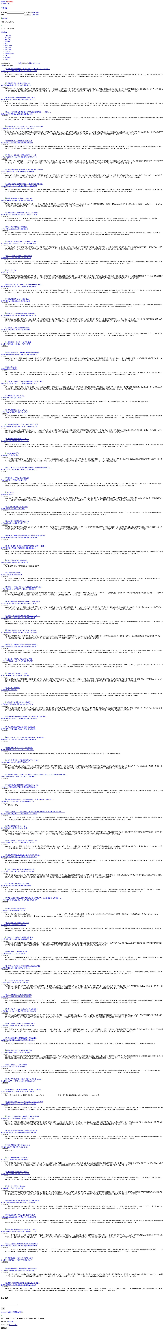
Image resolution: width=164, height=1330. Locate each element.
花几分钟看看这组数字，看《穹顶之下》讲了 (22, 71)
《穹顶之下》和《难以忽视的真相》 (19, 330)
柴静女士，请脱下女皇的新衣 (14, 1188)
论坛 (8, 51)
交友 (34, 63)
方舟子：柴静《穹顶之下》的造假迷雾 (18, 258)
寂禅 (2, 272)
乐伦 (2, 114)
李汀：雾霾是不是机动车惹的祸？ (16, 1159)
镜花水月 (4, 675)
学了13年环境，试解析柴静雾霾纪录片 (20, 143)
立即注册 (35, 14)
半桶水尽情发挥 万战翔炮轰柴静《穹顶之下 (20, 1040)
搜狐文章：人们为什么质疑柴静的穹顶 (20, 661)
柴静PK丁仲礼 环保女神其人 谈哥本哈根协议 (20, 1081)
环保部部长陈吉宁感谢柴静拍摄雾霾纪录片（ (22, 787)
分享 (8, 47)
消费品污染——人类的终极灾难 (14, 953)
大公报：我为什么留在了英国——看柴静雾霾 (22, 186)
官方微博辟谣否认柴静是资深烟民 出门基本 (21, 603)
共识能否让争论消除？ (14, 575)
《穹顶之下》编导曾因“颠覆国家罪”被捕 (18, 939)
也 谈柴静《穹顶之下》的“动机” (14, 509)
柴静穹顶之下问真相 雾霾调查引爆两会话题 (21, 315)
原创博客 (8, 41)
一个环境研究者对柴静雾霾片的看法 (19, 885)
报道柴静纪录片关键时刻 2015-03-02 (15, 1147)
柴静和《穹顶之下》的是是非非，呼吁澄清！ (19, 128)
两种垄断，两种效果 (10, 690)
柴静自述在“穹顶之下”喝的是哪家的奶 (18, 1052)
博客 (8, 40)
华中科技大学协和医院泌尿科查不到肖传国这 (22, 537)
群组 (8, 49)
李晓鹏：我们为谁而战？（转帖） (18, 675)
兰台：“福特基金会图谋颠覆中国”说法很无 (18, 114)
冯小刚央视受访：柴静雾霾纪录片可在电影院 (22, 718)
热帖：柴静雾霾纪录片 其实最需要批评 (18, 997)
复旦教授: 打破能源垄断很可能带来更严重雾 (21, 1132)
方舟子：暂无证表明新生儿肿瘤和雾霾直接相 (22, 1246)
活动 (30, 63)
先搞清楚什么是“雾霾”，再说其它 (15, 925)
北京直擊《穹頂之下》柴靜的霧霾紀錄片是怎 (22, 383)
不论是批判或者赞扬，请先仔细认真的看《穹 (22, 900)
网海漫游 (4, 469)
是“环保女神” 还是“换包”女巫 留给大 (17, 968)
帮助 (8, 57)
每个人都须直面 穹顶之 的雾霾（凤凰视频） (21, 729)
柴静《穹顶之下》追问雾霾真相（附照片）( (21, 842)
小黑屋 (13, 1312)
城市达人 (4, 369)
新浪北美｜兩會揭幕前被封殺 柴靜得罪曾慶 (21, 646)
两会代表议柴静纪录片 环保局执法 (18, 301)
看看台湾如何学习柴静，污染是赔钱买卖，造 (18, 801)
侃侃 (2, 925)
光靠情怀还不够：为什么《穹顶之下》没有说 (20, 1104)
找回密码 (35, 12)
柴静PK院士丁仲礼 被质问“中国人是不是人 (21, 1091)
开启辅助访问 (5, 3)
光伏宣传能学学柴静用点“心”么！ (18, 441)
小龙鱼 (3, 258)
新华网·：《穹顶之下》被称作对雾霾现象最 (21, 589)
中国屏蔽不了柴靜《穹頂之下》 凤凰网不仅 (21, 776)
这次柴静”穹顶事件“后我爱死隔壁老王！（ (18, 762)
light (2, 801)
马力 (2, 480)
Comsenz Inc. (13, 1325)
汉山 (2, 65)
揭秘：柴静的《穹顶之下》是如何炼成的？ (19, 1025)
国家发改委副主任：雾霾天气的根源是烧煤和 (22, 354)
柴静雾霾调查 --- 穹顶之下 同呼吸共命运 (18, 1260)
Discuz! (10, 1321)
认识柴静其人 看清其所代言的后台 (16, 982)
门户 (8, 36)
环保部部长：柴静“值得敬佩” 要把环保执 (20, 171)
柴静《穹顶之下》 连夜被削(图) (15, 1067)
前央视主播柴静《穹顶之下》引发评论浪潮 (21, 1217)
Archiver (3, 1312)
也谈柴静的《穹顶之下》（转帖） (18, 1174)
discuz (38, 63)
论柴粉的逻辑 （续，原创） (13, 397)
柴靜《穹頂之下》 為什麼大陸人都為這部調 (22, 814)
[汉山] (4, 8)
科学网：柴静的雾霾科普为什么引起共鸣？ (21, 99)
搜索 (19, 63)
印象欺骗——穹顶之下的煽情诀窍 (15, 480)
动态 (8, 38)
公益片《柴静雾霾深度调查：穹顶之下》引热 (22, 214)
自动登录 (29, 12)
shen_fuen (4, 330)
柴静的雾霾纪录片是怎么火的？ (17, 412)
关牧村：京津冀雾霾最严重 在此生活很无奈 (21, 1285)
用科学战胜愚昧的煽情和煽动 (15, 910)
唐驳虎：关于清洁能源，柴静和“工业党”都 (19, 1118)
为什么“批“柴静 (9, 272)
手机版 (8, 1312)
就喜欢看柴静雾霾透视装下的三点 (16, 523)
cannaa (3, 455)
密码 (2, 14)
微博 (6, 43)
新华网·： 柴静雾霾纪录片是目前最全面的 (21, 618)
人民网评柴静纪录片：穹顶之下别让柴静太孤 (22, 426)
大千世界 (4, 143)
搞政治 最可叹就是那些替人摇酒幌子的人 (19, 704)
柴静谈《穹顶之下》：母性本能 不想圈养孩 (21, 286)
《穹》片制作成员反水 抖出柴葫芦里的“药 (19, 871)
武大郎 (3, 243)
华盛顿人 (4, 71)
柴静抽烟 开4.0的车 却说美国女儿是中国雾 (21, 1202)
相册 (8, 45)
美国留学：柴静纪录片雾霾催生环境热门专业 (22, 157)
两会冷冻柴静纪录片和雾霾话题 (17, 229)
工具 (6, 55)
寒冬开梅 (4, 85)
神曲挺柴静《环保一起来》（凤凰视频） (20, 750)
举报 (6, 59)
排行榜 (9, 53)
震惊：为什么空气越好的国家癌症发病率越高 (20, 1011)
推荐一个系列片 (12, 369)
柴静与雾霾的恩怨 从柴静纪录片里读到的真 (20, 1270)
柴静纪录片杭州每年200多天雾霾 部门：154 (21, 1231)
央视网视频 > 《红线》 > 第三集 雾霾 (17, 344)
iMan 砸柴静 (9, 494)
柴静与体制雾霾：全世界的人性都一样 (20, 200)
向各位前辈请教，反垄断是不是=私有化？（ (22, 857)
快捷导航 (4, 32)
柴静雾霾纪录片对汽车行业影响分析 (19, 85)
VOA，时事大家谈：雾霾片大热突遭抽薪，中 (22, 469)
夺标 (2, 397)
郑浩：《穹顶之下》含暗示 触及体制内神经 (21, 739)
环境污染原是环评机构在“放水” (17, 828)
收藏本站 (10, 1)
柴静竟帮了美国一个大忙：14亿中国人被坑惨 (20, 243)
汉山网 (18, 1312)
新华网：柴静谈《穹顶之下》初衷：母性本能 (22, 632)
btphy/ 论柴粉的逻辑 (12, 455)
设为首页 (4, 1)
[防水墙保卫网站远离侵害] (22, 1312)
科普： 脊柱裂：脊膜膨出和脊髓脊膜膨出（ (21, 548)
